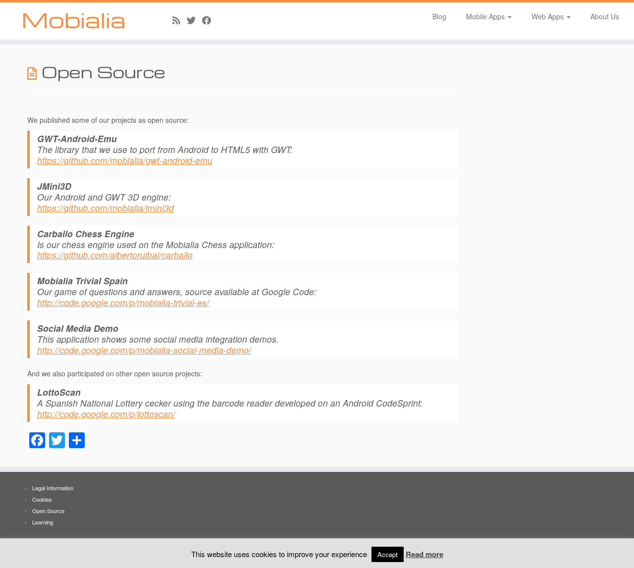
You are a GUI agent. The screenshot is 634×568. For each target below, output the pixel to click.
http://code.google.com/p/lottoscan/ (106, 414)
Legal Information (52, 488)
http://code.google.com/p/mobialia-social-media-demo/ (144, 350)
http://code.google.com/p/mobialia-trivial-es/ (123, 302)
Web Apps (548, 16)
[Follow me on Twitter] (194, 19)
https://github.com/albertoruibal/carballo (115, 255)
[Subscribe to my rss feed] (179, 19)
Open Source (48, 511)
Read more (424, 554)
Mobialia (73, 20)
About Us (604, 16)
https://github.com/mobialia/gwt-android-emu (124, 160)
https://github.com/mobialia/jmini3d (105, 208)
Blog (439, 16)
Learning (42, 522)
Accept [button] (387, 554)
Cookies (42, 499)
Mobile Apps (486, 16)
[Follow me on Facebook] (209, 19)
